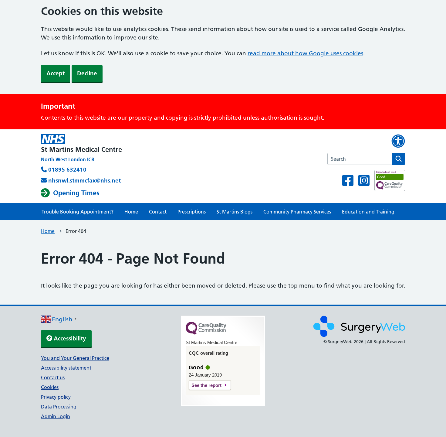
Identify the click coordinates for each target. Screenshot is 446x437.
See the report (206, 385)
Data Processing (58, 407)
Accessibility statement (66, 368)
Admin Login (55, 416)
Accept (55, 73)
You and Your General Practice (75, 358)
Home (131, 212)
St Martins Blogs (234, 212)
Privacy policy (56, 397)
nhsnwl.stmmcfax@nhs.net (84, 180)
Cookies (50, 387)
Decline (87, 73)
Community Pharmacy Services (297, 212)
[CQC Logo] (206, 333)
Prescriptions (191, 212)
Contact (158, 212)
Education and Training (368, 212)
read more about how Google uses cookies (305, 53)
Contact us (53, 377)
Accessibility (69, 338)
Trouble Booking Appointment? (77, 212)
